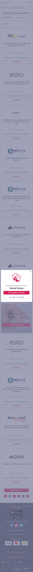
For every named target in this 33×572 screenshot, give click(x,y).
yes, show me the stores (16, 292)
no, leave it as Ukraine (16, 297)
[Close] (30, 271)
